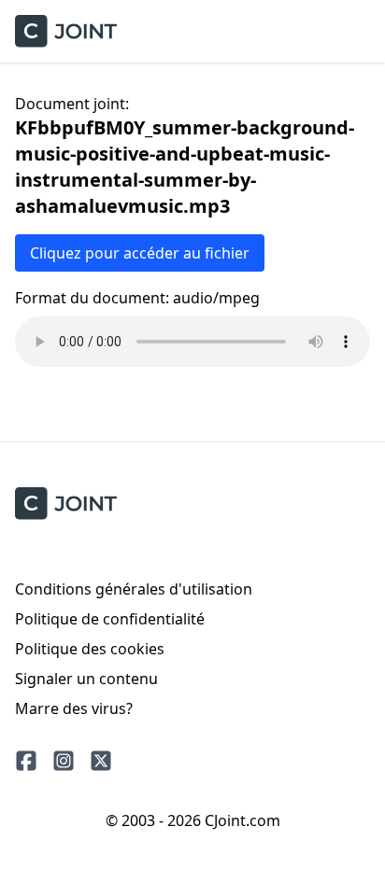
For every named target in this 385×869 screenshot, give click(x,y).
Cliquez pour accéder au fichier (140, 253)
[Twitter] (101, 761)
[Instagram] (63, 761)
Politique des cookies (89, 648)
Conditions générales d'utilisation (133, 589)
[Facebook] (26, 761)
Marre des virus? (74, 708)
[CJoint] (66, 503)
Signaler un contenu (86, 678)
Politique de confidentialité (110, 619)
